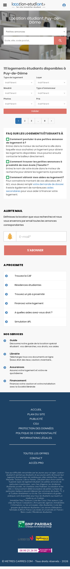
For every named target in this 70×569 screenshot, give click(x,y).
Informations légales (36, 438)
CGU (36, 424)
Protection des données (36, 428)
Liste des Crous (39, 500)
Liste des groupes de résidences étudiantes (36, 506)
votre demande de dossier (48, 184)
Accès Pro (36, 463)
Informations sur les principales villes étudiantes (32, 505)
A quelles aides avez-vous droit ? (33, 312)
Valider (35, 111)
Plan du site (36, 414)
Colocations (27, 502)
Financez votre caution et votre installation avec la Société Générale (32, 385)
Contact (36, 458)
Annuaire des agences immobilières (49, 502)
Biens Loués (26, 512)
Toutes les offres (36, 453)
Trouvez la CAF (23, 275)
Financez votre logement (29, 303)
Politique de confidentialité (36, 433)
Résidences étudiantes (28, 285)
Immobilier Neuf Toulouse (21, 500)
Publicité (36, 419)
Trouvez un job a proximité (30, 294)
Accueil (36, 409)
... (38, 120)
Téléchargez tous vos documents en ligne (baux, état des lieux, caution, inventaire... (31, 358)
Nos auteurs (53, 500)
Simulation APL (23, 321)
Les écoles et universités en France (47, 509)
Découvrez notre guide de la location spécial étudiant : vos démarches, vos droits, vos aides (34, 345)
